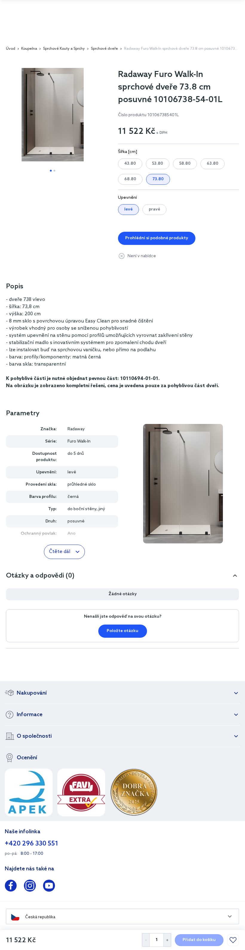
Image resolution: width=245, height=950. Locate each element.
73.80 (158, 179)
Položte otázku (122, 631)
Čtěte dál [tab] (59, 551)
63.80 (212, 163)
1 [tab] (51, 171)
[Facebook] (11, 887)
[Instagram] (30, 887)
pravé (154, 209)
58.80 (185, 163)
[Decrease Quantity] (145, 940)
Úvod (10, 49)
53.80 (157, 163)
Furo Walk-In (79, 441)
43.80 (130, 163)
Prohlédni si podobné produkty (156, 238)
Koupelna (29, 49)
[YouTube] (49, 887)
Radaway (76, 429)
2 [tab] (54, 171)
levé (128, 209)
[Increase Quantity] (167, 940)
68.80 (130, 179)
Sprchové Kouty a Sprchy (64, 49)
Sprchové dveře (104, 49)
